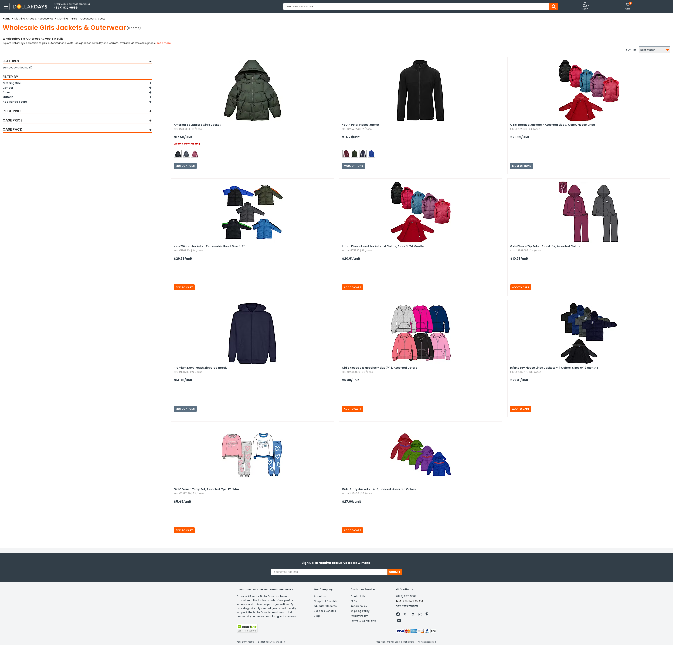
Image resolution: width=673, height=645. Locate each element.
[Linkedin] (413, 614)
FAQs (354, 601)
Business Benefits (325, 611)
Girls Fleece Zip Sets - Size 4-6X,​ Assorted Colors (545, 246)
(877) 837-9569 (406, 596)
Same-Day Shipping (17, 67)
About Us (320, 596)
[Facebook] (398, 615)
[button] (585, 6)
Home (7, 18)
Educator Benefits (325, 606)
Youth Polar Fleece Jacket (360, 125)
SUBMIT (394, 572)
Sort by (631, 49)
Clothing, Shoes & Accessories (33, 18)
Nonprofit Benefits (325, 601)
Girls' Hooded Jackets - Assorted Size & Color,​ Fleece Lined (552, 125)
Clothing (62, 18)
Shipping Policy (360, 611)
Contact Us (358, 596)
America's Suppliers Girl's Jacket (197, 125)
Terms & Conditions (363, 621)
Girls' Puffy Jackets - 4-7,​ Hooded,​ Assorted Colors (379, 489)
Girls (74, 18)
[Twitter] (405, 615)
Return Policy (359, 606)
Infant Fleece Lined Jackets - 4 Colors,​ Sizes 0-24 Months (383, 246)
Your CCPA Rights (245, 641)
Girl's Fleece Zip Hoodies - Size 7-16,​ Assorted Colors (379, 368)
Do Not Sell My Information (271, 641)
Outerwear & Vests (92, 18)
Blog (317, 616)
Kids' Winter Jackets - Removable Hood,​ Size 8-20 (210, 246)
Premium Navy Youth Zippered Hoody (200, 368)
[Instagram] (420, 615)
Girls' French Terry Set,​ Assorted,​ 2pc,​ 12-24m (206, 489)
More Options (185, 166)
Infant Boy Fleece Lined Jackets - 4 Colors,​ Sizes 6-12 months (554, 368)
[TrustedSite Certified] (247, 628)
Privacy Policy (359, 616)
